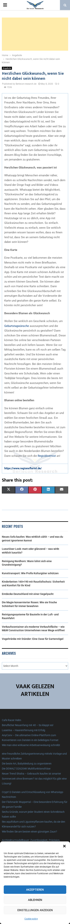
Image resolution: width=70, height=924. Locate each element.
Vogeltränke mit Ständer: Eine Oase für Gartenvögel (32, 638)
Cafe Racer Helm (11, 720)
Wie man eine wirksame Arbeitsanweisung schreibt (31, 745)
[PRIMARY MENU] (5, 5)
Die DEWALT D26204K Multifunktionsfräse (26, 768)
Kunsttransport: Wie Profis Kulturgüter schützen (30, 573)
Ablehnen (35, 900)
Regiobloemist (47, 456)
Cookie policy (31, 918)
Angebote (7, 68)
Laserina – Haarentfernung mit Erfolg (23, 730)
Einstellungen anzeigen (35, 910)
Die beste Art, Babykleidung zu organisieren (27, 763)
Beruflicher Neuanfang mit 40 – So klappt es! (27, 725)
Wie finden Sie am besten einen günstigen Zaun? (29, 831)
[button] (64, 846)
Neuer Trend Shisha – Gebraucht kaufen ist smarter (31, 773)
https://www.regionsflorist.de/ (23, 468)
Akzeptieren (35, 889)
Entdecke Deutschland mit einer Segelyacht (28, 593)
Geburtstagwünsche (16, 326)
